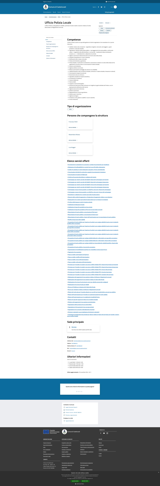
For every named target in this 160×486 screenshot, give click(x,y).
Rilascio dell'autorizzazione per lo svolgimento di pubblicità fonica (84, 297)
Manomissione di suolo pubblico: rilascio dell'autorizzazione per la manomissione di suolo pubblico (92, 217)
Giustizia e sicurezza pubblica (86, 445)
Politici (44, 452)
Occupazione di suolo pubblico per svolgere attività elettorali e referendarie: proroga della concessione (92, 238)
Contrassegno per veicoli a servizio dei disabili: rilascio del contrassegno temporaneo (88, 182)
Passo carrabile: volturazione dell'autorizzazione (79, 262)
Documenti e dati (46, 456)
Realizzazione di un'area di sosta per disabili (78, 284)
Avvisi (100, 447)
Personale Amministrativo (48, 454)
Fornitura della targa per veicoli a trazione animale (80, 202)
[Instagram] (104, 7)
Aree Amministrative (47, 445)
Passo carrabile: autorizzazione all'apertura (78, 254)
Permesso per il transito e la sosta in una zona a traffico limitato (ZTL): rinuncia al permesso (90, 272)
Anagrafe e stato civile (66, 443)
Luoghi (100, 453)
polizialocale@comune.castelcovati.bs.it (82, 341)
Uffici (59, 17)
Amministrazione (52, 17)
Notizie (100, 443)
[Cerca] (115, 6)
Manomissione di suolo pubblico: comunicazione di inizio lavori (83, 214)
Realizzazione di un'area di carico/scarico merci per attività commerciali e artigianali (88, 282)
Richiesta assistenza (66, 469)
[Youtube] (101, 7)
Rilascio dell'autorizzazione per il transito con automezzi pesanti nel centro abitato (87, 294)
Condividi (101, 23)
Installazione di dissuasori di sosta (76, 204)
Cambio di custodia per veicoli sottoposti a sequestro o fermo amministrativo (86, 169)
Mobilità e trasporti (66, 456)
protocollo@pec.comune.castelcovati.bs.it (78, 348)
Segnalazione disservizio (67, 465)
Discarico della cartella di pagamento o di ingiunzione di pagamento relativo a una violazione (90, 197)
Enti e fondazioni (46, 449)
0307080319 (74, 343)
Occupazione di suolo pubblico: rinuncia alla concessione (81, 247)
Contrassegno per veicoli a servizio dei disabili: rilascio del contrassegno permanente (88, 179)
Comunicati (101, 445)
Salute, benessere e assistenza (86, 452)
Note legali (82, 467)
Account (73, 351)
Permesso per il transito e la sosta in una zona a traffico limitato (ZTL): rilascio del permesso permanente (93, 264)
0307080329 (79, 346)
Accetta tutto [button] (75, 481)
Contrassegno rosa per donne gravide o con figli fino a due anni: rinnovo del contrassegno (89, 192)
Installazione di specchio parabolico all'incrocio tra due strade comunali (85, 209)
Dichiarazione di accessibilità (86, 469)
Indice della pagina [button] (49, 37)
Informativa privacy (84, 465)
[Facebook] (98, 7)
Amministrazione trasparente (86, 463)
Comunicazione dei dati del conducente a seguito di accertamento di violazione (87, 172)
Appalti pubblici (65, 452)
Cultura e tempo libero (66, 445)
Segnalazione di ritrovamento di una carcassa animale (81, 307)
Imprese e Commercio (66, 449)
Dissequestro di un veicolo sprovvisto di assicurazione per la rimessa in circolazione (88, 199)
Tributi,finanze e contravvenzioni (87, 447)
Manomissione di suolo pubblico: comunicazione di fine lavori (82, 212)
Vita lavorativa (65, 447)
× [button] (158, 472)
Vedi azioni (107, 23)
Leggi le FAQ (64, 467)
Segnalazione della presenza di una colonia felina (80, 304)
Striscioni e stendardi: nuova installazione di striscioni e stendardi (83, 312)
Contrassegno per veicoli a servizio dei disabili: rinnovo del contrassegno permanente (88, 184)
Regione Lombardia (47, 1)
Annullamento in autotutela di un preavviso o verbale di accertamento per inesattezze (88, 164)
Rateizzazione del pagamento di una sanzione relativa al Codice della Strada (86, 279)
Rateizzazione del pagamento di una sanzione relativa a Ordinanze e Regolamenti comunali (89, 277)
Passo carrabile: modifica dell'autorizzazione (78, 257)
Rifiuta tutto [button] (85, 481)
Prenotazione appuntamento (68, 463)
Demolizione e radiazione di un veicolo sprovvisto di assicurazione (84, 194)
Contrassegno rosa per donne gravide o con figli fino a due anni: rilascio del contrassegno (89, 189)
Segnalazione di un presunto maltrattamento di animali (81, 309)
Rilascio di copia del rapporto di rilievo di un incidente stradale (83, 299)
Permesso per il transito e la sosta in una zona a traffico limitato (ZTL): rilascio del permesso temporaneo (93, 267)
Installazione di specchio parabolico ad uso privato (80, 207)
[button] (80, 484)
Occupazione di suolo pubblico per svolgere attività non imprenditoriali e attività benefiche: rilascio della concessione (92, 243)
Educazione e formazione (85, 443)
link (92, 478)
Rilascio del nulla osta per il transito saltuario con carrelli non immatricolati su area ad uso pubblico (92, 292)
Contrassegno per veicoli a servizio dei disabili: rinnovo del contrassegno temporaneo (88, 187)
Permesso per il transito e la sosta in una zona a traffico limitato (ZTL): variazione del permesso (90, 274)
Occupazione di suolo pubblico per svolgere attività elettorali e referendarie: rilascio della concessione (92, 240)
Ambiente (82, 449)
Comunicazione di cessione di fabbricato (77, 174)
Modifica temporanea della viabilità (76, 219)
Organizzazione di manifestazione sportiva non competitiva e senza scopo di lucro (87, 249)
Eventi (100, 456)
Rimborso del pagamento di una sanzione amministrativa (81, 302)
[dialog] (80, 478)
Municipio (74, 327)
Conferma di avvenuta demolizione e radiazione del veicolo (82, 177)
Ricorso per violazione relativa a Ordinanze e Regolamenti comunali (84, 289)
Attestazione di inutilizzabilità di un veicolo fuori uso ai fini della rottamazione (86, 167)
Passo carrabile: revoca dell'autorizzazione (78, 259)
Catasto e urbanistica (66, 454)
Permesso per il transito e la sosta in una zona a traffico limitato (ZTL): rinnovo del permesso (90, 269)
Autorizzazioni (83, 454)
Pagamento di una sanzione (74, 252)
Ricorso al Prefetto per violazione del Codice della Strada (81, 287)
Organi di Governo (47, 443)
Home (46, 17)
